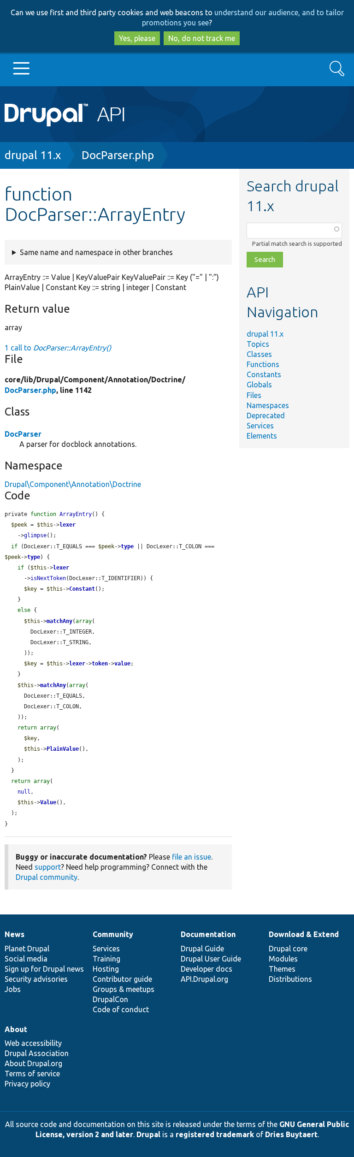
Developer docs (206, 969)
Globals (259, 384)
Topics (258, 344)
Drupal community (46, 877)
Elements (262, 436)
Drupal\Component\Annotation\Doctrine (73, 484)
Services (260, 425)
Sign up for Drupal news (44, 969)
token (100, 663)
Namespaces (268, 405)
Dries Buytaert (291, 1134)
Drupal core (288, 948)
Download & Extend (304, 934)
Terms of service (32, 1073)
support (48, 867)
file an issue (191, 857)
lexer (67, 525)
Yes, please (137, 38)
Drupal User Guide (211, 959)
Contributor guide (122, 979)
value (122, 663)
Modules (283, 959)
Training (106, 959)
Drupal (148, 1134)
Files (254, 395)
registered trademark (215, 1134)
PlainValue (63, 749)
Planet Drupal (27, 948)
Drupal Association (37, 1053)
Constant (82, 589)
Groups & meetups (123, 989)
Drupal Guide (202, 948)
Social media (26, 959)
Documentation (208, 934)
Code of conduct (121, 1009)
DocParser (23, 434)
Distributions (290, 979)
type (127, 546)
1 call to (58, 348)
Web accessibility (33, 1043)
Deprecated (266, 415)
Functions (263, 364)
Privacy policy (27, 1084)
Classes (259, 354)
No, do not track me (201, 38)
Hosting (106, 969)
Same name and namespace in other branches (96, 252)
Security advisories (36, 979)
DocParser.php (118, 155)
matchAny (59, 621)
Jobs (13, 989)
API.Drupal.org (204, 979)
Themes (282, 969)
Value (48, 802)
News (14, 934)
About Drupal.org (33, 1063)
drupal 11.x (33, 155)
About (16, 1029)
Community (113, 934)
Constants (264, 374)
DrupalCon (110, 999)
